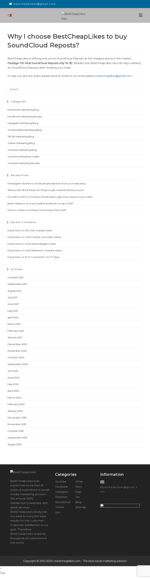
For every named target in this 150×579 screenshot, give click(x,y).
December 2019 (17, 417)
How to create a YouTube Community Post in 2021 (37, 210)
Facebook (61, 486)
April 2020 (13, 390)
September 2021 (17, 284)
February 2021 (16, 330)
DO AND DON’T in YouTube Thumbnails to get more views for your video (50, 196)
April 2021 (13, 317)
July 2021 (12, 297)
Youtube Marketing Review (24, 163)
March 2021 (14, 324)
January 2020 (15, 410)
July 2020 (13, 370)
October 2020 (16, 357)
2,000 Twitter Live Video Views (43, 237)
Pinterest (61, 497)
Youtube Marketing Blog (22, 149)
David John (14, 230)
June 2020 (14, 377)
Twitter (59, 507)
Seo (57, 512)
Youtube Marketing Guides (23, 156)
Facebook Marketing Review (25, 116)
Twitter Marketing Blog (21, 143)
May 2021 (13, 310)
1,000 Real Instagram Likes (40, 243)
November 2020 (17, 350)
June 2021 (13, 304)
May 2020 (13, 384)
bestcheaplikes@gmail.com (35, 3)
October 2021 (15, 277)
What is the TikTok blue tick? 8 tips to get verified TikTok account (46, 190)
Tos (77, 497)
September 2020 (18, 364)
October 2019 (16, 430)
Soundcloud (62, 502)
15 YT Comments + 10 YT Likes (42, 257)
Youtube (60, 481)
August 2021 (14, 290)
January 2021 (15, 337)
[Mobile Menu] (140, 15)
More (78, 486)
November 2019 (17, 424)
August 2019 (14, 444)
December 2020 (17, 344)
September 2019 (17, 437)
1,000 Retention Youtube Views (43, 250)
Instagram (61, 492)
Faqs (78, 492)
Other (79, 481)
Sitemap (80, 507)
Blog (78, 502)
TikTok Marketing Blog (21, 136)
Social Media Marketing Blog (25, 129)
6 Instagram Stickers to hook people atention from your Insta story (47, 183)
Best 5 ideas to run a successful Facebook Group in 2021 (40, 203)
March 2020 (14, 397)
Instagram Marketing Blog (23, 123)
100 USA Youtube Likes (38, 230)
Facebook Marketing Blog (23, 109)
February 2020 (16, 404)
